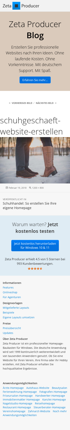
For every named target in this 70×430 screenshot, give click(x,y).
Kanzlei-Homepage (54, 399)
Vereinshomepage (14, 411)
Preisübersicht (12, 328)
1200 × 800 (38, 187)
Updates (8, 333)
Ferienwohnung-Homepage (20, 391)
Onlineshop (10, 292)
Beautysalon (59, 388)
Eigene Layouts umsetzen (19, 317)
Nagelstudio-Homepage (17, 403)
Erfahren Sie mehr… (35, 80)
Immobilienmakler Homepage (21, 399)
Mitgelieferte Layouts (16, 307)
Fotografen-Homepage (53, 391)
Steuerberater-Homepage (50, 407)
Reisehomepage (45, 403)
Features (8, 287)
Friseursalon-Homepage (18, 395)
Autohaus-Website (37, 388)
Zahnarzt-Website (39, 411)
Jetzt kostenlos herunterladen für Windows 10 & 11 (35, 246)
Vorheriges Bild (22, 103)
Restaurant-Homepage (17, 407)
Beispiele (8, 312)
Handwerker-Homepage (50, 395)
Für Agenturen (12, 297)
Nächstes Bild (45, 103)
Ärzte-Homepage (13, 388)
